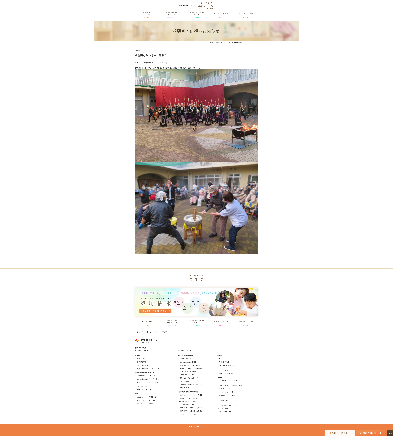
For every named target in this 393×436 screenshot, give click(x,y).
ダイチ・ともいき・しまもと (145, 389)
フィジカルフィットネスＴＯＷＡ (229, 405)
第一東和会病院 (141, 359)
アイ (187, 404)
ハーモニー (227, 400)
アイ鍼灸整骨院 (224, 408)
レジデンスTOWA (230, 386)
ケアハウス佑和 (184, 381)
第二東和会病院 (141, 362)
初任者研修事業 (223, 370)
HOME (212, 43)
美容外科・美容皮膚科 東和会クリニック (149, 368)
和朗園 (187, 359)
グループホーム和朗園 (190, 365)
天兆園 (191, 395)
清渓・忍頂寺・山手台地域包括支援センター (193, 411)
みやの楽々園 (229, 381)
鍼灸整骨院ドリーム (225, 411)
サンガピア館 (146, 376)
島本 (229, 389)
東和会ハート (147, 403)
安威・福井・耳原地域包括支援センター (192, 408)
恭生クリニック (184, 388)
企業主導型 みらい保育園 (226, 365)
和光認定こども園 (224, 362)
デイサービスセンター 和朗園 (191, 368)
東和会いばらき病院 (143, 365)
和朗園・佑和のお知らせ (222, 43)
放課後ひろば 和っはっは (191, 384)
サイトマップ (162, 332)
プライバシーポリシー (145, 332)
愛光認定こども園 (224, 359)
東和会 (146, 400)
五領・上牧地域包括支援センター (189, 378)
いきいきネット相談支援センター (190, 414)
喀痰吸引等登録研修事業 (226, 373)
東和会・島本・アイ (149, 397)
